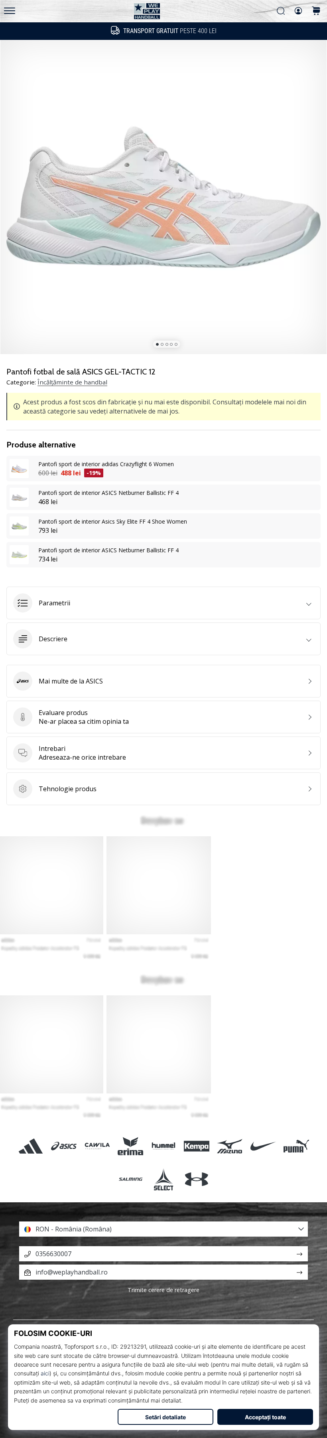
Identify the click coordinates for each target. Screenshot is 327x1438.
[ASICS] (64, 1145)
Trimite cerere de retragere (163, 1290)
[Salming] (130, 1179)
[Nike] (263, 1145)
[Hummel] (163, 1145)
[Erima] (130, 1145)
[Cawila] (97, 1145)
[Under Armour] (196, 1179)
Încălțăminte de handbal (72, 382)
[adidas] (30, 1145)
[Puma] (296, 1145)
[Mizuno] (229, 1145)
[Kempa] (196, 1145)
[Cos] (316, 11)
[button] (163, 603)
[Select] (163, 1179)
